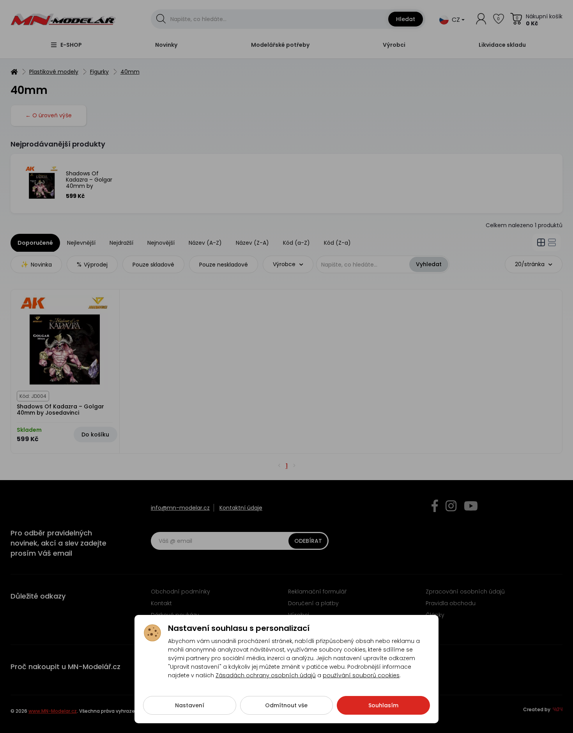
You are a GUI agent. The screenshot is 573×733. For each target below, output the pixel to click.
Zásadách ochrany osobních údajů (266, 675)
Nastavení (189, 705)
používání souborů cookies (361, 675)
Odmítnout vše (286, 705)
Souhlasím (383, 705)
